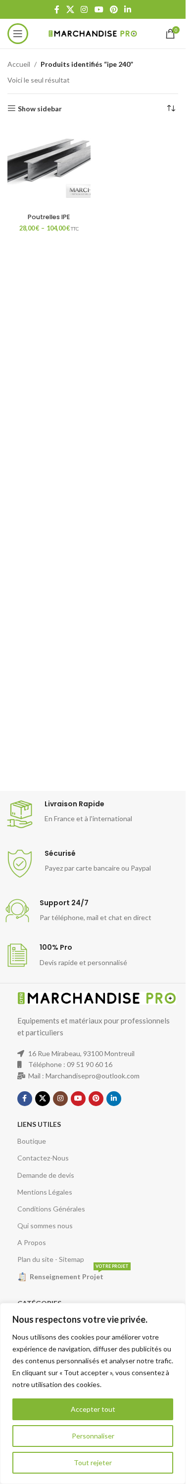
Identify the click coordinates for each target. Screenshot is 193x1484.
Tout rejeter (93, 1462)
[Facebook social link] (57, 9)
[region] (93, 1393)
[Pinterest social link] (113, 9)
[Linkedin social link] (127, 9)
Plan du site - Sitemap (50, 1259)
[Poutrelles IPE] (49, 167)
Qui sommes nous (45, 1225)
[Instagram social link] (84, 9)
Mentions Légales (44, 1192)
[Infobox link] (96, 814)
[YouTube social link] (98, 9)
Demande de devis (45, 1175)
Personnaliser (93, 1436)
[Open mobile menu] (17, 34)
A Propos (31, 1242)
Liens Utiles (39, 1124)
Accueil (18, 64)
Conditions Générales (51, 1209)
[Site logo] (92, 33)
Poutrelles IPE (49, 217)
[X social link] (70, 9)
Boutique (31, 1141)
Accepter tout (93, 1409)
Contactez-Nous (43, 1158)
